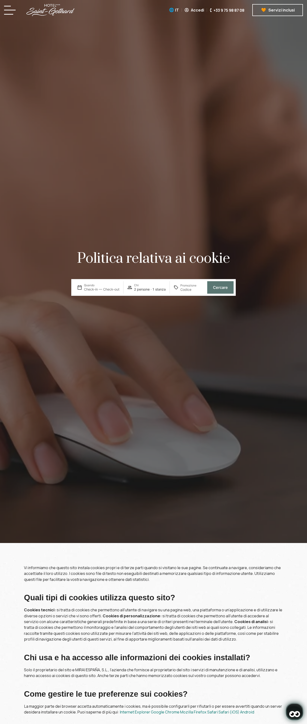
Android (247, 712)
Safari (212, 712)
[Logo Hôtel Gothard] (50, 10)
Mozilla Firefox (193, 712)
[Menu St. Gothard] (11, 10)
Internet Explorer (135, 712)
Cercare (220, 287)
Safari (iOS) (228, 712)
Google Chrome (165, 712)
